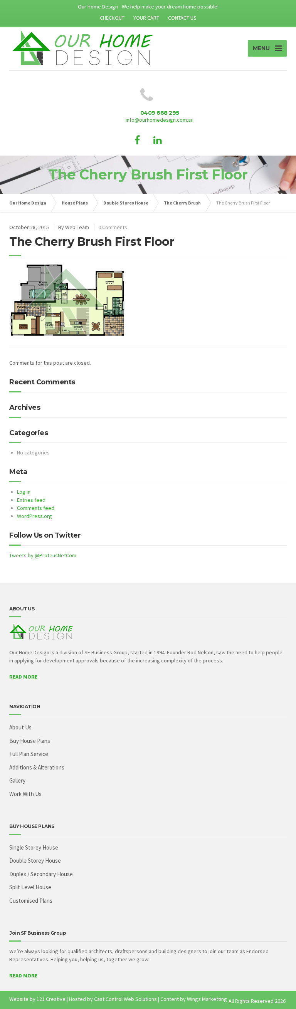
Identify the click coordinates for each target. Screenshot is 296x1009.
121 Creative (51, 999)
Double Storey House (125, 203)
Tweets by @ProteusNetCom (42, 555)
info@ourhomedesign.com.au (159, 119)
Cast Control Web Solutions (125, 999)
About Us (20, 727)
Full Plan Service (28, 754)
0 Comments (112, 227)
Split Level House (30, 887)
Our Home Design (27, 203)
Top (277, 990)
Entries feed (31, 499)
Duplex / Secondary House (41, 874)
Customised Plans (30, 900)
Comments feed (35, 507)
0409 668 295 (159, 112)
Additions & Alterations (36, 767)
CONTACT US (182, 17)
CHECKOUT (112, 17)
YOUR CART (146, 17)
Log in (23, 491)
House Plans (75, 203)
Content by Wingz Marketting (193, 999)
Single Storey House (33, 847)
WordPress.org (34, 516)
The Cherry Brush (182, 203)
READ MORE (23, 676)
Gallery (17, 780)
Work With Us (25, 794)
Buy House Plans (29, 740)
